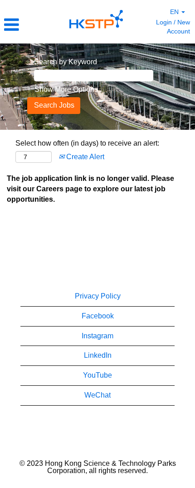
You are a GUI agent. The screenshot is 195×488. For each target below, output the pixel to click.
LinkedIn (98, 355)
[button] (32, 25)
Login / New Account (173, 27)
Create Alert (84, 157)
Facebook (98, 316)
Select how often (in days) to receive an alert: (87, 143)
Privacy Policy (98, 296)
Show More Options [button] (66, 89)
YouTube (97, 375)
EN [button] (175, 11)
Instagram (97, 336)
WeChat (97, 395)
